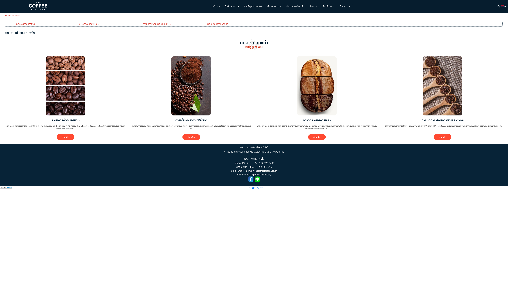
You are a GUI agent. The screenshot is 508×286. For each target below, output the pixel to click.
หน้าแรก (8, 15)
